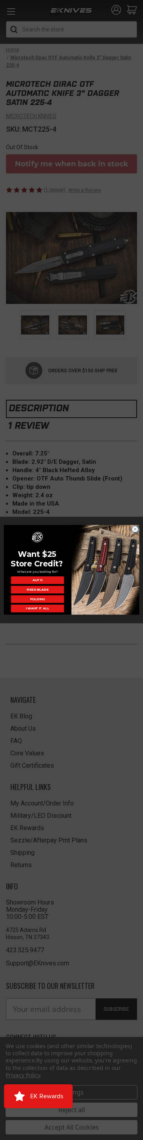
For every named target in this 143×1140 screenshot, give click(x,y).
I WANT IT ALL (37, 609)
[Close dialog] (135, 529)
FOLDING (37, 599)
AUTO (38, 580)
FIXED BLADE (38, 590)
